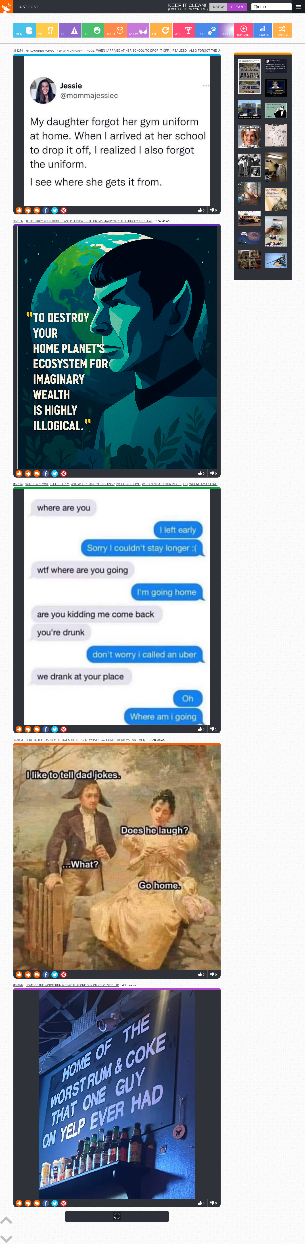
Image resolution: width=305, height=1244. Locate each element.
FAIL (64, 34)
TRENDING (262, 35)
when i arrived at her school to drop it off (132, 50)
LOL (86, 34)
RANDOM (282, 35)
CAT (200, 34)
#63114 (18, 484)
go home (108, 740)
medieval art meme (132, 740)
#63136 (18, 221)
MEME (20, 34)
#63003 (18, 740)
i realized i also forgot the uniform (201, 50)
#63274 (18, 50)
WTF (41, 34)
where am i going (203, 484)
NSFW (133, 34)
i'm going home (128, 484)
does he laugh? (74, 740)
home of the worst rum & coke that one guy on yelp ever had (72, 985)
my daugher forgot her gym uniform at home (60, 50)
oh (185, 484)
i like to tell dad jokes (43, 740)
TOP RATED (244, 35)
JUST (28, 7)
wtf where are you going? (93, 484)
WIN (177, 34)
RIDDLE (225, 34)
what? (94, 740)
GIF (154, 34)
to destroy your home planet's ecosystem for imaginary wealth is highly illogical (89, 221)
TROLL (111, 34)
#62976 (18, 985)
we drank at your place (162, 484)
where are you (36, 484)
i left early (59, 484)
